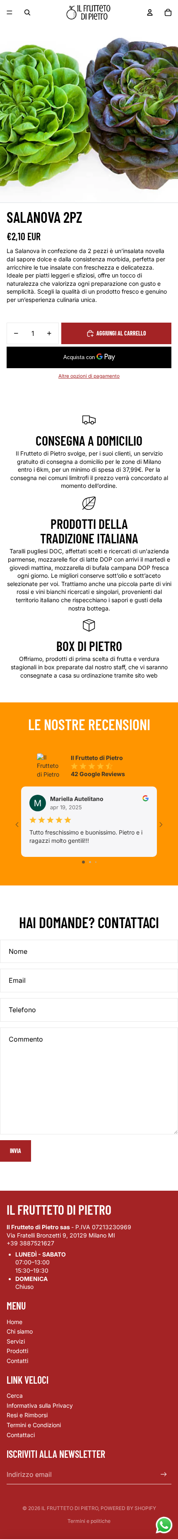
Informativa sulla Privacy (40, 1405)
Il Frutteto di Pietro (69, 1508)
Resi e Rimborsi (27, 1414)
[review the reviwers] (145, 798)
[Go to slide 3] (95, 862)
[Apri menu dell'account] (150, 12)
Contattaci (21, 1434)
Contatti (17, 1360)
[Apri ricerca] (27, 12)
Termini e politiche (89, 1521)
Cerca (15, 1395)
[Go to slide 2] (90, 862)
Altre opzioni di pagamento (89, 376)
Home (14, 1321)
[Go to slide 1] (83, 862)
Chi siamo (20, 1331)
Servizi (16, 1341)
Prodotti (17, 1350)
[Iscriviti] (163, 1474)
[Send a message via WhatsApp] (164, 1525)
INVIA (15, 1150)
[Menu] (9, 12)
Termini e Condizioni (34, 1424)
